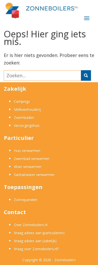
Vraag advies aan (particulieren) (39, 232)
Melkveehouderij (27, 109)
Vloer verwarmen (27, 166)
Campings (22, 101)
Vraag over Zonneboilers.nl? (36, 248)
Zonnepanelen (25, 199)
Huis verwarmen (27, 150)
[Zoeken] (86, 75)
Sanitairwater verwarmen (34, 174)
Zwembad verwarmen (32, 158)
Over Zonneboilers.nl (30, 224)
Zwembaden (24, 117)
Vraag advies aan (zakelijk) (35, 240)
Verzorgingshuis (26, 125)
